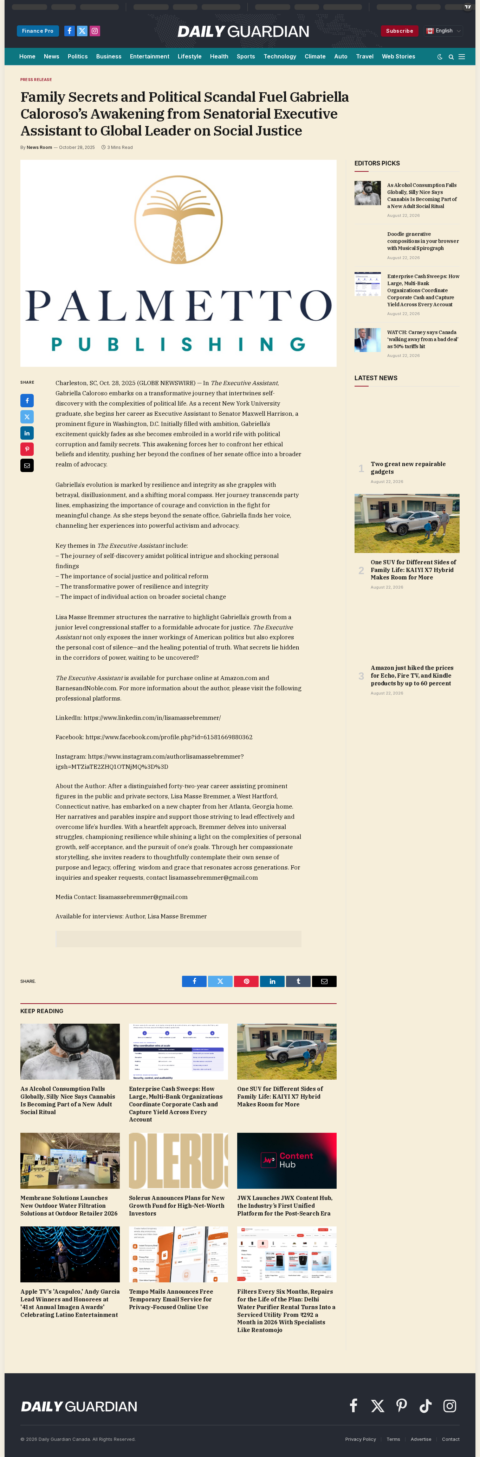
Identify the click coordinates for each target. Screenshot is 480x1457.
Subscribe (399, 31)
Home (27, 56)
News (51, 56)
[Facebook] (27, 400)
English (443, 30)
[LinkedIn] (27, 433)
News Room (39, 147)
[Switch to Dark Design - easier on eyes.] (440, 56)
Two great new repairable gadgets (408, 467)
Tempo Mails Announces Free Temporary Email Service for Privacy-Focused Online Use (171, 1299)
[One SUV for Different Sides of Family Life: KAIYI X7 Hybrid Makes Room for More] (287, 1052)
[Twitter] (27, 416)
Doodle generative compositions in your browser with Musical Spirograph (423, 241)
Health (219, 56)
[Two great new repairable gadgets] (407, 425)
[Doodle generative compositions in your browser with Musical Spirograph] (368, 242)
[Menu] (462, 56)
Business (109, 56)
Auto (341, 56)
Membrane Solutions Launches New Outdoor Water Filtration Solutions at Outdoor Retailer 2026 (68, 1205)
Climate (315, 56)
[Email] (27, 465)
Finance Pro (38, 31)
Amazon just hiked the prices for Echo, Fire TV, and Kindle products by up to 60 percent (412, 675)
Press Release (36, 79)
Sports (246, 56)
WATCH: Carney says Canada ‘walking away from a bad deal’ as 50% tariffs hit (423, 339)
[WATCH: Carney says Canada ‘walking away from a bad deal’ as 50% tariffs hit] (368, 340)
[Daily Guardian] (243, 31)
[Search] (451, 56)
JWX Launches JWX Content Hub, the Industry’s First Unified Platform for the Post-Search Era (284, 1205)
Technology (280, 56)
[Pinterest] (27, 449)
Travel (365, 56)
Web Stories (398, 56)
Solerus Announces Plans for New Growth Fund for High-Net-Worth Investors (177, 1205)
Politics (78, 56)
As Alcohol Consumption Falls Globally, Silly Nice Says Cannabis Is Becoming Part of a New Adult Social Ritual (67, 1100)
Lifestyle (190, 56)
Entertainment (149, 56)
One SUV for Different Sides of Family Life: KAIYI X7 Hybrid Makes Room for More (280, 1096)
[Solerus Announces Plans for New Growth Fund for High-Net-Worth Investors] (178, 1161)
